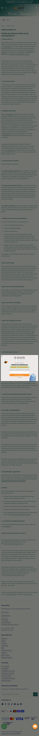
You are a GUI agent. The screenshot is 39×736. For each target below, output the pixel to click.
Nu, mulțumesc (19, 377)
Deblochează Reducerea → (19, 374)
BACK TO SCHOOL (19, 367)
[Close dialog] (2, 356)
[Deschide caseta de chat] (35, 726)
